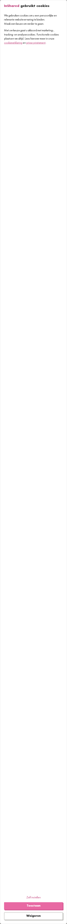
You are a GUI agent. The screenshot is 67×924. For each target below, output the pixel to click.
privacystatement (36, 43)
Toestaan (33, 906)
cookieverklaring (13, 43)
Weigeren (33, 916)
